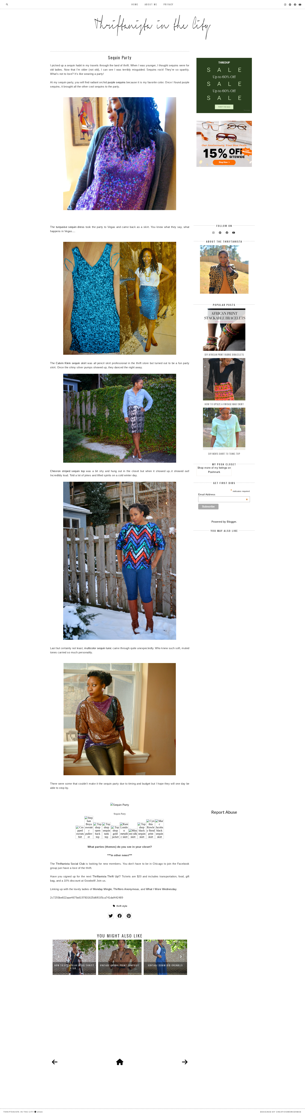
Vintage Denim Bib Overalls (120, 965)
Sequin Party (120, 813)
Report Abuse (224, 812)
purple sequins (117, 82)
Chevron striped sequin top (67, 471)
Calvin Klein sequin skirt (71, 363)
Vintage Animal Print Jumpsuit (74, 965)
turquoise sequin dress (70, 226)
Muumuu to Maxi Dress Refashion (165, 965)
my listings (220, 467)
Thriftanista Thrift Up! (105, 876)
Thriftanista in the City (19, 1112)
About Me (151, 4)
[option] (74, 957)
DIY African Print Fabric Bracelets (224, 354)
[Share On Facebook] (120, 916)
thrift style (121, 906)
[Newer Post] (54, 1062)
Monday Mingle (102, 889)
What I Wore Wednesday (161, 889)
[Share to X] (111, 916)
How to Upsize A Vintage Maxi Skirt (224, 404)
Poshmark (214, 472)
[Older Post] (184, 1062)
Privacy (169, 4)
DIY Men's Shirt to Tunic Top (224, 453)
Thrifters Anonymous (126, 889)
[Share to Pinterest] (129, 916)
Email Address (223, 494)
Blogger (231, 521)
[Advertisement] (119, 1020)
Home (134, 4)
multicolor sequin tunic (98, 648)
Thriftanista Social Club (70, 863)
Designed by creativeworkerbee (280, 1112)
